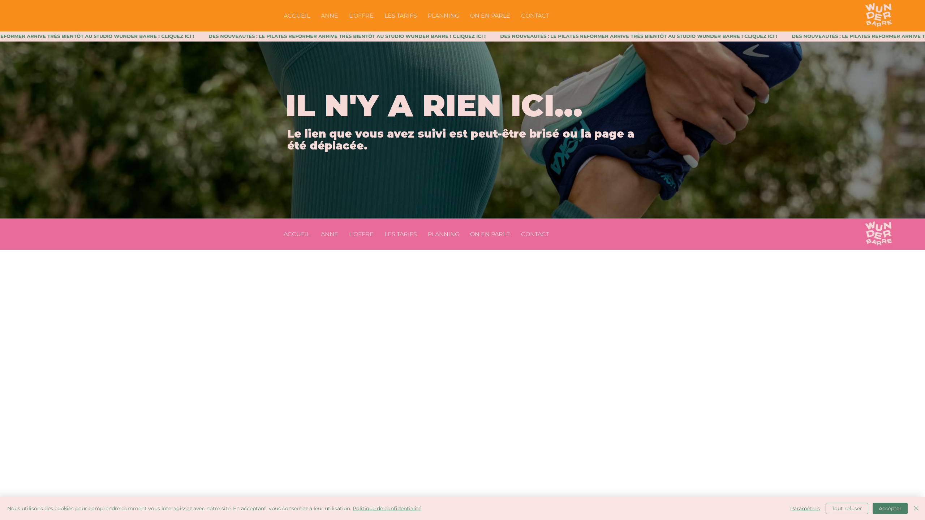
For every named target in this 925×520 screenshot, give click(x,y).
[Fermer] (916, 508)
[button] (361, 15)
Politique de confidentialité (387, 508)
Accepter (890, 508)
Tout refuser (847, 508)
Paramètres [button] (805, 508)
